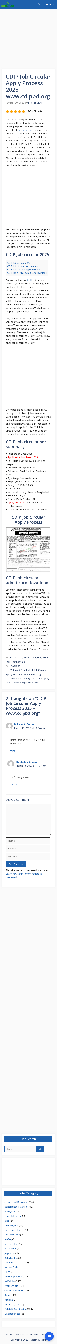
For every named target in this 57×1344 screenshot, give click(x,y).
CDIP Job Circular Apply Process (23, 269)
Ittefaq (8, 1239)
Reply (12, 750)
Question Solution (14, 1290)
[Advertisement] (28, 40)
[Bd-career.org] (7, 4)
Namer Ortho (11, 1267)
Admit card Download (16, 1202)
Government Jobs (13, 1229)
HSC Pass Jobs (12, 1234)
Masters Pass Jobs (14, 1262)
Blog (6, 1220)
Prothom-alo (18, 661)
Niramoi (9, 1334)
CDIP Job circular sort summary (23, 266)
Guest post (32, 1334)
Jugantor (9, 1253)
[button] (39, 4)
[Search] (40, 1149)
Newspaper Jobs (32, 657)
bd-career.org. (25, 130)
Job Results (10, 1248)
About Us (20, 1334)
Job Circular (16, 657)
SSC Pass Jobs (11, 1304)
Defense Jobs (11, 1225)
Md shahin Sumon (24, 724)
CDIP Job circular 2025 (18, 262)
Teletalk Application (15, 1309)
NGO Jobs (15, 665)
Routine (8, 1299)
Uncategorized (12, 1313)
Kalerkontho (11, 1257)
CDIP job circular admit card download (27, 272)
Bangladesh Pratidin (15, 1206)
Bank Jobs (9, 1211)
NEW (7, 1271)
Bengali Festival (13, 1216)
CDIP (29, 280)
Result (7, 1295)
